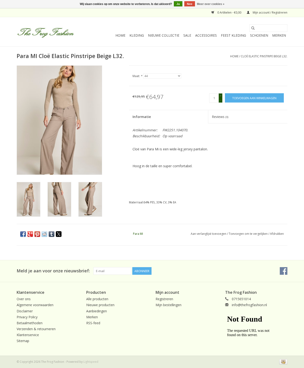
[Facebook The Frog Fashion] (283, 271)
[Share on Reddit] (44, 234)
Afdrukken (277, 234)
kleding (136, 35)
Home (120, 35)
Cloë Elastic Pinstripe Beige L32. (264, 56)
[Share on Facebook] (23, 234)
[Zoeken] (252, 28)
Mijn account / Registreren (269, 12)
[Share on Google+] (30, 234)
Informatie (142, 116)
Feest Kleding (233, 35)
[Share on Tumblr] (51, 234)
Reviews (220, 116)
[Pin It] (37, 234)
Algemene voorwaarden (35, 305)
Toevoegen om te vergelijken (248, 234)
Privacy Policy (27, 317)
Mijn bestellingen (168, 305)
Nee (189, 4)
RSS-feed (93, 323)
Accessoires (206, 35)
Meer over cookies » (210, 4)
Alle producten (97, 299)
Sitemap (23, 341)
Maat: (137, 76)
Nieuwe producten (100, 305)
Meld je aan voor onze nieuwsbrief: (53, 270)
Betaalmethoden (30, 323)
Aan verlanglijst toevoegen (209, 234)
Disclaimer (25, 311)
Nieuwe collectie (163, 35)
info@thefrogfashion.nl (249, 305)
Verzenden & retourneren (36, 329)
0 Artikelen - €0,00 (229, 12)
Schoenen (259, 35)
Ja (178, 4)
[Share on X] (59, 234)
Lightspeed (90, 362)
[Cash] (282, 361)
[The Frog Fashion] (46, 32)
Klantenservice (28, 335)
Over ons (24, 299)
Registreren (164, 299)
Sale (187, 35)
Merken (279, 35)
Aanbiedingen (96, 311)
